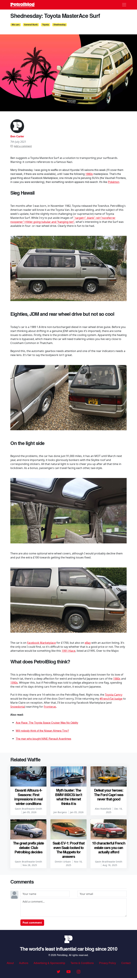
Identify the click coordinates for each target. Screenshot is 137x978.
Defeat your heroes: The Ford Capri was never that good (108, 794)
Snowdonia (17, 706)
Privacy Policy (107, 963)
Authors (23, 963)
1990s (14, 682)
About (10, 963)
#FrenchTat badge (111, 698)
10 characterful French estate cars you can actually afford (108, 847)
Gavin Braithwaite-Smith (28, 808)
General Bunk (31, 24)
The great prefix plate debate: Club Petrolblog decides (28, 847)
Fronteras (50, 706)
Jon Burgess (60, 812)
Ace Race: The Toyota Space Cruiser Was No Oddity (47, 722)
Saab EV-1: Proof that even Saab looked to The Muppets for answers (69, 849)
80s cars (16, 24)
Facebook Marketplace (41, 643)
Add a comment (23, 146)
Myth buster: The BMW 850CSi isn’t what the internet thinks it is (68, 796)
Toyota (45, 24)
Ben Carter (17, 136)
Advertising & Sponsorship (49, 963)
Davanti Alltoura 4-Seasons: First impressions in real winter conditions (28, 796)
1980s (89, 174)
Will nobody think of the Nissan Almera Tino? (42, 730)
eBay (88, 643)
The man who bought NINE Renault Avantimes (43, 739)
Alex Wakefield (103, 808)
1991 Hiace (68, 651)
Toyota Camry (113, 694)
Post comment (32, 922)
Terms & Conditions (82, 963)
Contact (125, 963)
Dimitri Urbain (63, 861)
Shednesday (59, 24)
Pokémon (113, 182)
